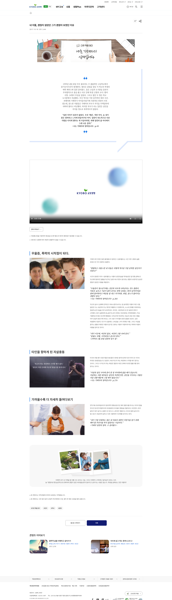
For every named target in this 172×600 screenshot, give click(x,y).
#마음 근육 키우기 (54, 544)
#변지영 (63, 544)
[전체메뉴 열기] (141, 6)
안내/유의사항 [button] (59, 579)
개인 (46, 6)
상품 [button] (68, 6)
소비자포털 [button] (114, 2)
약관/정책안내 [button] (36, 579)
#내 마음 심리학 (115, 544)
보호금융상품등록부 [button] (104, 586)
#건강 (76, 544)
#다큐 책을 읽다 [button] (35, 508)
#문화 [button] (60, 508)
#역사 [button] (52, 508)
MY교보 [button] (59, 6)
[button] (36, 6)
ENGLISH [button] (137, 2)
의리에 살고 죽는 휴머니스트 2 (121, 541)
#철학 (68, 544)
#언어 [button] (45, 508)
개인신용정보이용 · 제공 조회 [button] (69, 586)
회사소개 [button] (121, 2)
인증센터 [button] (106, 2)
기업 (50, 6)
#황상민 (123, 544)
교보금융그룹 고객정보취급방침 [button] (50, 586)
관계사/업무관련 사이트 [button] (130, 579)
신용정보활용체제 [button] (91, 586)
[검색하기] (136, 6)
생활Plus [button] (77, 6)
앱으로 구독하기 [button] (75, 523)
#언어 (128, 544)
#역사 (72, 544)
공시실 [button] (129, 2)
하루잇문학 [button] (89, 6)
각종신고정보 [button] (81, 579)
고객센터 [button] (101, 6)
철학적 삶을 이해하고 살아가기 (60, 541)
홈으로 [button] (31, 13)
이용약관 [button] (81, 586)
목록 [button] (96, 523)
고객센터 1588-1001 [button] (106, 579)
